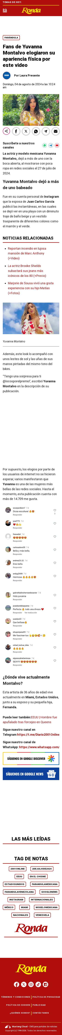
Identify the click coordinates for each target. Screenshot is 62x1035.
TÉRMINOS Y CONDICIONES (15, 997)
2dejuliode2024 (42, 869)
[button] (16, 131)
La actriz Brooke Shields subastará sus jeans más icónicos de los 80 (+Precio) (27, 270)
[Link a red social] (16, 984)
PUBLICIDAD (39, 1005)
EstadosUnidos (14, 884)
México (8, 907)
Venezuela (42, 915)
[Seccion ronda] (31, 934)
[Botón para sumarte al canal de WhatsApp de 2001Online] (44, 145)
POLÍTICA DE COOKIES (18, 1005)
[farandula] (31, 11)
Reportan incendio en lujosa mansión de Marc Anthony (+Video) (27, 253)
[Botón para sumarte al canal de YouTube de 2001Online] (57, 145)
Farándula (11, 37)
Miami (24, 907)
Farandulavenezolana (19, 892)
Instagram (16, 899)
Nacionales (20, 915)
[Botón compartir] (6, 131)
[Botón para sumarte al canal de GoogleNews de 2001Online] (31, 774)
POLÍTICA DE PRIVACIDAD (46, 997)
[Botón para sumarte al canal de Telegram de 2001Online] (51, 145)
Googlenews (49, 892)
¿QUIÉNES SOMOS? (20, 1013)
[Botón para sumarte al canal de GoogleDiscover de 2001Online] (31, 758)
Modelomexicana (47, 907)
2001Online (18, 869)
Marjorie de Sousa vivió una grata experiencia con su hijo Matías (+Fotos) (31, 288)
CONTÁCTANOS (41, 1013)
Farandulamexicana (45, 884)
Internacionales (42, 899)
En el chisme (38, 876)
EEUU (19, 876)
